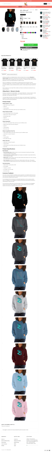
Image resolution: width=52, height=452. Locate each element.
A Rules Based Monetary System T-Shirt (19, 68)
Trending (20, 6)
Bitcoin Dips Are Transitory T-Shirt (4, 68)
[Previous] (2, 18)
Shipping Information (17, 440)
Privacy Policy (3, 442)
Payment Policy (16, 442)
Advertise (34, 6)
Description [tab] (4, 74)
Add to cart (31, 44)
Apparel (24, 9)
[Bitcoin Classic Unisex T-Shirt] (27, 62)
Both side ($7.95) (24, 38)
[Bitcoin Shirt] (26, 4)
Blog (23, 6)
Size (21, 24)
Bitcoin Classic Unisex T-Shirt (27, 68)
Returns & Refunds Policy (5, 440)
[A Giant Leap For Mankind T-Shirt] (12, 62)
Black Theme (32, 9)
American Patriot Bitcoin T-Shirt (33, 68)
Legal (15, 445)
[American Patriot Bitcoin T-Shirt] (34, 62)
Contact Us (16, 439)
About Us (2, 439)
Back (23, 37)
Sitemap (2, 445)
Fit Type (21, 16)
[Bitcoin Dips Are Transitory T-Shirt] (5, 62)
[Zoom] (2, 25)
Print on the (22, 34)
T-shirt (28, 9)
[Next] (17, 18)
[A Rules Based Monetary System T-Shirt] (19, 62)
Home (17, 6)
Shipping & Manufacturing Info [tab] (12, 74)
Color (21, 30)
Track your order (28, 6)
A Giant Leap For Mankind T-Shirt (11, 68)
